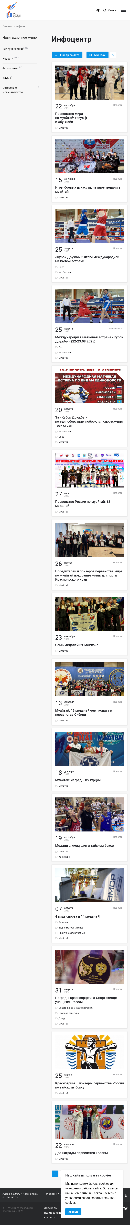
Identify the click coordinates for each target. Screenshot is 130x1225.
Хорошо (73, 1212)
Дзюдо (62, 1018)
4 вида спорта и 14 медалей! (77, 916)
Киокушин (64, 856)
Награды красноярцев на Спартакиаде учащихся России (86, 1000)
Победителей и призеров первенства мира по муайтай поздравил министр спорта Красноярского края (89, 575)
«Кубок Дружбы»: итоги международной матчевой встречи (87, 259)
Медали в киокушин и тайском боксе (84, 846)
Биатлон (63, 922)
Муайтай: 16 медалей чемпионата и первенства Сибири (83, 712)
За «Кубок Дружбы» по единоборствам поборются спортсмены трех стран (89, 421)
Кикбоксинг (65, 272)
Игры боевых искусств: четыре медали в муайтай (87, 189)
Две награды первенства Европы (81, 1153)
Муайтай (63, 127)
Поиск (112, 10)
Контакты (49, 1217)
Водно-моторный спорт (71, 927)
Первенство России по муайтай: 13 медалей (82, 504)
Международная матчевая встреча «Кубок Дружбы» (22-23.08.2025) (89, 339)
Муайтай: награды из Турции (78, 780)
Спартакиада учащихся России (76, 1007)
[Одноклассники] (125, 1195)
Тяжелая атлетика (69, 1013)
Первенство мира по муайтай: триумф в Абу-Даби (71, 118)
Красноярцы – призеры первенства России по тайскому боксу (89, 1085)
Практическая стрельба (72, 933)
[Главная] (13, 10)
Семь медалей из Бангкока (76, 645)
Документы (50, 1208)
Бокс (61, 267)
